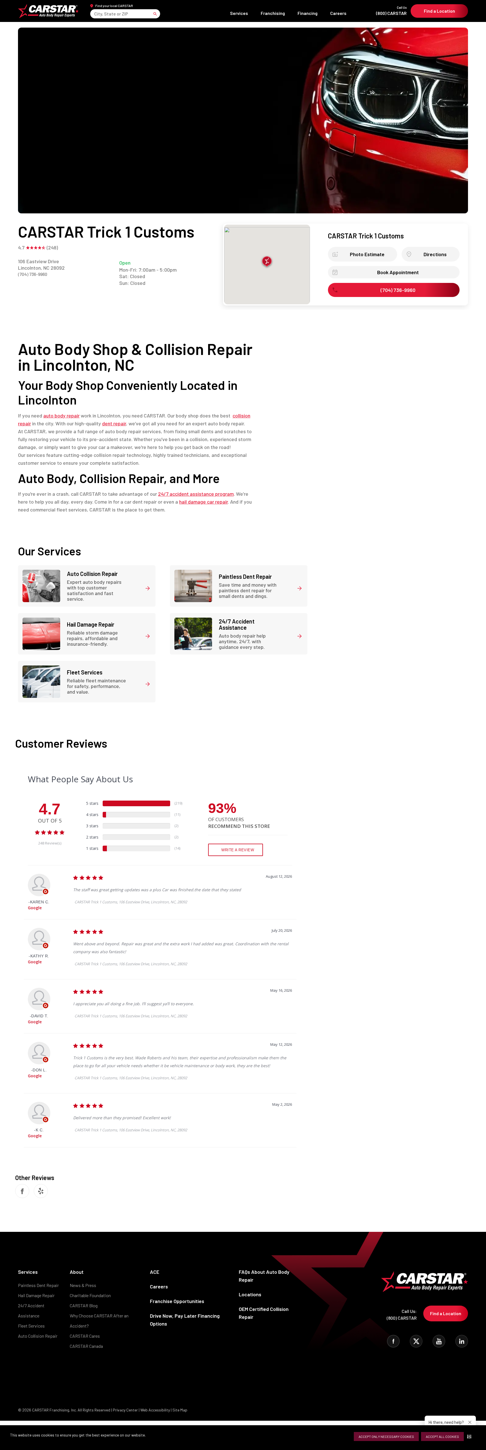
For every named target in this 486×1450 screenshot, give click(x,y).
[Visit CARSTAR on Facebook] (393, 1341)
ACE (154, 1272)
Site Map (179, 1409)
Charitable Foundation (90, 1295)
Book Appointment (398, 272)
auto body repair (61, 415)
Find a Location (439, 11)
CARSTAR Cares (85, 1336)
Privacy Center (126, 1409)
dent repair (114, 423)
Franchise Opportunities (177, 1301)
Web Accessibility (155, 1409)
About (77, 1272)
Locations (250, 1294)
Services (239, 13)
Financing (308, 13)
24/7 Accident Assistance (31, 1310)
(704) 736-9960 (32, 274)
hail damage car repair (203, 502)
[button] (470, 1436)
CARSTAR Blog (84, 1305)
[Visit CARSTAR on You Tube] (439, 1341)
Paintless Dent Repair (38, 1285)
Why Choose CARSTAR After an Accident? (99, 1320)
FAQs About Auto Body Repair (264, 1276)
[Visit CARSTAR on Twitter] (416, 1341)
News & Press (83, 1285)
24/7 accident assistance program (196, 494)
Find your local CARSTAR (114, 6)
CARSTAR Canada (86, 1346)
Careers (338, 13)
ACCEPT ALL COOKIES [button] (442, 1436)
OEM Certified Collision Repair (264, 1313)
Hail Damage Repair (36, 1295)
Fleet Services (31, 1325)
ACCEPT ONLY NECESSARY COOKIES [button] (386, 1436)
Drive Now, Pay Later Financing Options (185, 1320)
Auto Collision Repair (37, 1336)
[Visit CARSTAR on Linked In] (461, 1341)
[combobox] (94, 13)
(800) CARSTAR (391, 11)
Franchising (273, 13)
